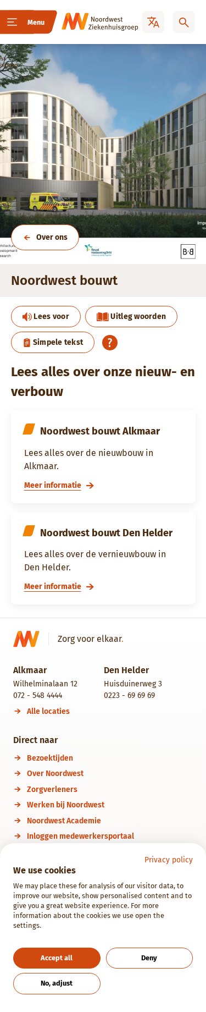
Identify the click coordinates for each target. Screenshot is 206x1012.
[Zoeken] (184, 22)
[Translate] (153, 22)
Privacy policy (168, 860)
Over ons (52, 237)
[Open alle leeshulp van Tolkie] (110, 342)
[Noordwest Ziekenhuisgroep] (85, 22)
